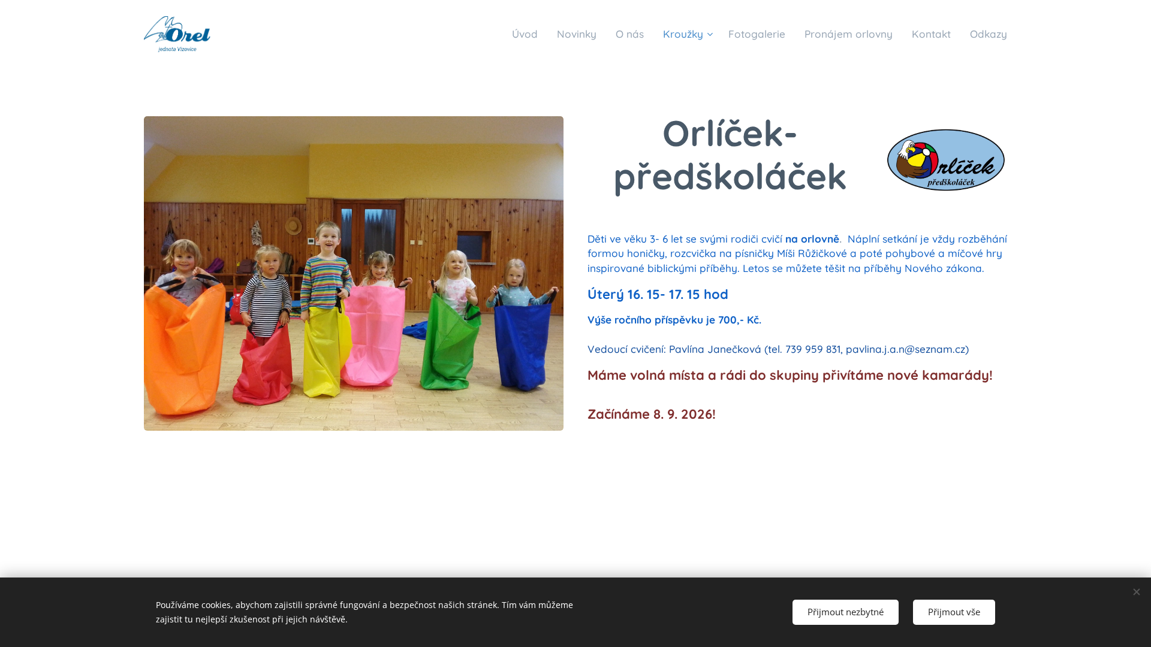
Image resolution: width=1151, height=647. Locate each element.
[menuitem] (528, 34)
